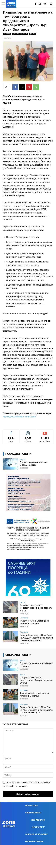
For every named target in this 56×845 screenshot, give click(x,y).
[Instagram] (40, 4)
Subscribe (45, 432)
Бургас (7, 34)
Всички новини (20, 34)
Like (11, 432)
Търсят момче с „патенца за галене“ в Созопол (34, 622)
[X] (22, 87)
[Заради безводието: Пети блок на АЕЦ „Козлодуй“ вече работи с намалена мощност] (10, 636)
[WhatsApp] (36, 87)
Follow (28, 432)
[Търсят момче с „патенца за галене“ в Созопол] (10, 622)
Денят (33, 34)
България (24, 618)
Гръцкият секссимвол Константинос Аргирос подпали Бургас (36, 608)
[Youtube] (44, 4)
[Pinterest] (29, 87)
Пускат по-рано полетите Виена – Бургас (33, 463)
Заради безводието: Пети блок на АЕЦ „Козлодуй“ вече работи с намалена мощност (36, 638)
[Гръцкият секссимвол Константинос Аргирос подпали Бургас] (10, 606)
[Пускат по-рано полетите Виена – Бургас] (10, 464)
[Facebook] (35, 4)
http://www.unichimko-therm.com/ (19, 416)
